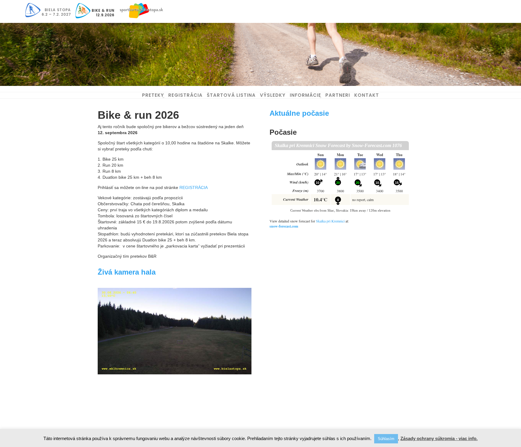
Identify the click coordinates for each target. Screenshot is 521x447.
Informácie (305, 95)
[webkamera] (174, 374)
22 (218, 365)
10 (157, 365)
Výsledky (273, 95)
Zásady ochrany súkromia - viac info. (439, 438)
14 (177, 365)
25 (233, 365)
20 (208, 365)
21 (213, 365)
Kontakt (366, 95)
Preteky (153, 95)
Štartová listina (231, 95)
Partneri (337, 95)
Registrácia (185, 95)
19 (203, 365)
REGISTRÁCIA (193, 187)
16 (187, 365)
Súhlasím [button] (386, 438)
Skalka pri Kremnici (330, 221)
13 (172, 365)
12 (167, 365)
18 (198, 365)
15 (182, 365)
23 (223, 365)
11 (162, 365)
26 (239, 365)
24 (228, 365)
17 (192, 365)
